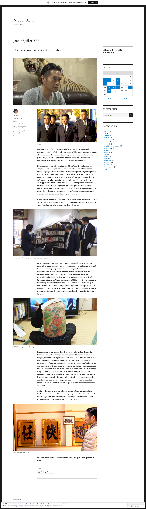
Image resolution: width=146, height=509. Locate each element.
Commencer (93, 2)
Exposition (107, 148)
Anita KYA (16, 115)
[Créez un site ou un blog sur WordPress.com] (23, 499)
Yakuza (20, 131)
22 (130, 87)
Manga (106, 156)
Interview (107, 152)
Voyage (106, 169)
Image (15, 121)
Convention (108, 140)
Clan (14, 127)
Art (105, 133)
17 (109, 87)
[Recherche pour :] (116, 115)
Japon (15, 131)
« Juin (109, 98)
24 (109, 91)
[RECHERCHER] (131, 115)
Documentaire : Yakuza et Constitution (37, 50)
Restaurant (107, 161)
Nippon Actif (23, 20)
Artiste (106, 135)
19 (117, 87)
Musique (107, 158)
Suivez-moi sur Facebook (113, 51)
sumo (74, 194)
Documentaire (23, 129)
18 (113, 87)
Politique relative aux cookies (53, 506)
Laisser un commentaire (21, 136)
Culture (15, 124)
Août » (126, 98)
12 (117, 84)
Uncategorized (109, 167)
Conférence (108, 138)
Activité (106, 131)
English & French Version (112, 146)
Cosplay (106, 142)
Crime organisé (22, 127)
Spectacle (107, 163)
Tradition (25, 124)
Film (20, 124)
